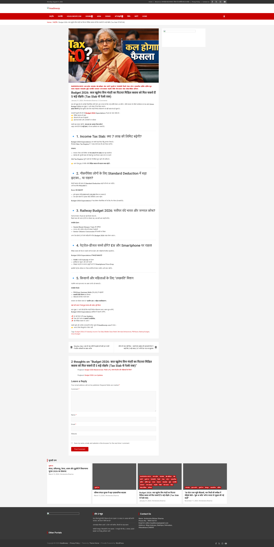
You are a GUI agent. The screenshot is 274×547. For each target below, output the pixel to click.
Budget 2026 (90, 113)
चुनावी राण (53, 460)
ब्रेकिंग (143, 86)
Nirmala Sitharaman (124, 332)
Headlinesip (64, 543)
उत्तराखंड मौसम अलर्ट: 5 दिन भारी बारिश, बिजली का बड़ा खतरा (110, 525)
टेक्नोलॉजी (119, 86)
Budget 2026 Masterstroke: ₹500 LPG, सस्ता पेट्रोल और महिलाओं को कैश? (108, 370)
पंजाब (128, 86)
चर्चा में (136, 16)
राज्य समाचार (103, 89)
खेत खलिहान (99, 86)
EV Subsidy (88, 332)
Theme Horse (94, 543)
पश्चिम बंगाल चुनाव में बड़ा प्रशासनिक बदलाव (110, 492)
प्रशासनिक (137, 86)
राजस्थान (108, 16)
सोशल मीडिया (129, 89)
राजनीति (60, 16)
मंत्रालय (77, 89)
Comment (75, 389)
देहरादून (207, 487)
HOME (144, 16)
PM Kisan (135, 332)
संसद (124, 89)
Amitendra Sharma (90, 100)
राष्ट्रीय (51, 16)
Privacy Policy (196, 2)
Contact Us (206, 2)
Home (150, 2)
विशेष (128, 16)
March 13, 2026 (99, 495)
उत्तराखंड (88, 16)
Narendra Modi (77, 86)
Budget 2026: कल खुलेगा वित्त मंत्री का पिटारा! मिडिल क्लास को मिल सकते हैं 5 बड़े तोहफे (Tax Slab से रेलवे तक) (159, 495)
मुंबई (87, 89)
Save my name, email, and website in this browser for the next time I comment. (102, 443)
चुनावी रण (113, 86)
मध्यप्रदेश (83, 89)
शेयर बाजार (119, 89)
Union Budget (75, 334)
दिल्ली (124, 86)
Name (74, 415)
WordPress (120, 543)
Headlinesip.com (74, 16)
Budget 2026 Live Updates (94, 375)
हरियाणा (136, 89)
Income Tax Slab (98, 332)
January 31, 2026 (77, 100)
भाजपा (72, 89)
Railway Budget (144, 332)
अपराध (99, 16)
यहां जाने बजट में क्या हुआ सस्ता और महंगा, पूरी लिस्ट (86, 305)
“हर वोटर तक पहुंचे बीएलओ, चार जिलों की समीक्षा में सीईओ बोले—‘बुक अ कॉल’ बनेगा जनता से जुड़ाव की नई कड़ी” (204, 495)
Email (73, 424)
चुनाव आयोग (194, 487)
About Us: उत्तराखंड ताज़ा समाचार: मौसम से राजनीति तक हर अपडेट (172, 2)
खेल (105, 86)
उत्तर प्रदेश (87, 86)
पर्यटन (132, 86)
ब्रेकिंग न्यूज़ (148, 86)
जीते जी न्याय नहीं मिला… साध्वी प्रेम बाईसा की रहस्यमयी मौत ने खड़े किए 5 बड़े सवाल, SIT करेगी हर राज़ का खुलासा (135, 347)
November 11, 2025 (191, 501)
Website (74, 434)
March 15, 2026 (54, 474)
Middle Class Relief (110, 332)
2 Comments (102, 100)
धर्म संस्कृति (118, 16)
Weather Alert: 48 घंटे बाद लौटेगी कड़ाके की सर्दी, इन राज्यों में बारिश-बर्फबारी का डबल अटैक (91, 347)
